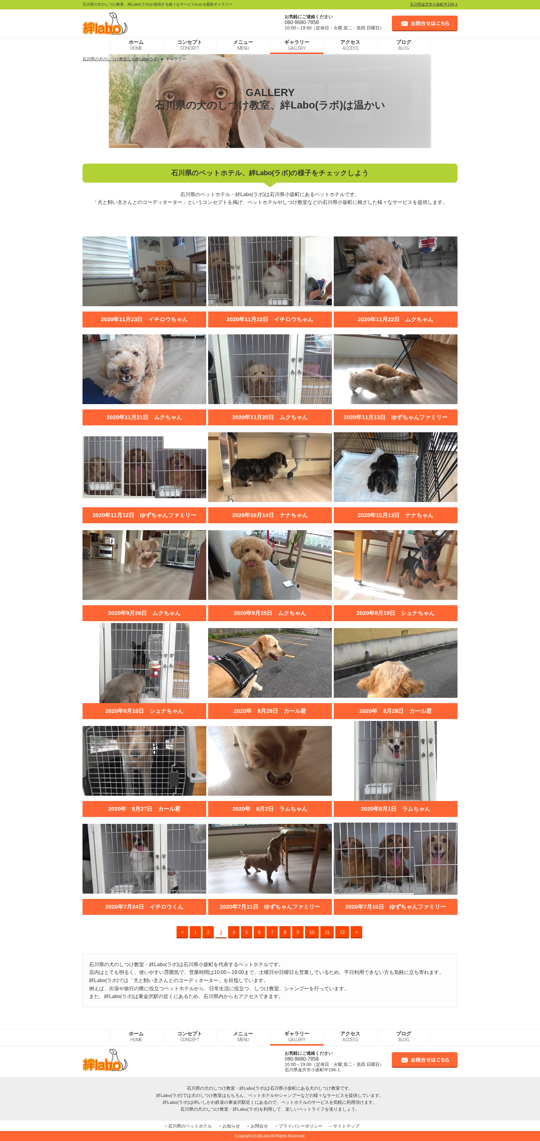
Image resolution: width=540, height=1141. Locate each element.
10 (311, 932)
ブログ (403, 45)
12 (342, 932)
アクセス (350, 45)
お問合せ (259, 1125)
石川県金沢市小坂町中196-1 (434, 4)
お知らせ (231, 1125)
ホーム (136, 45)
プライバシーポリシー (300, 1125)
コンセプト (189, 45)
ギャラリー (296, 45)
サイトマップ (346, 1125)
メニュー (243, 45)
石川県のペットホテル (190, 1125)
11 (327, 932)
